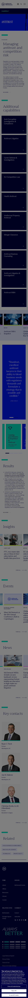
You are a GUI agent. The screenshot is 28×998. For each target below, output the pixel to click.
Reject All (14, 990)
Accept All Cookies (14, 995)
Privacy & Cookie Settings (14, 986)
